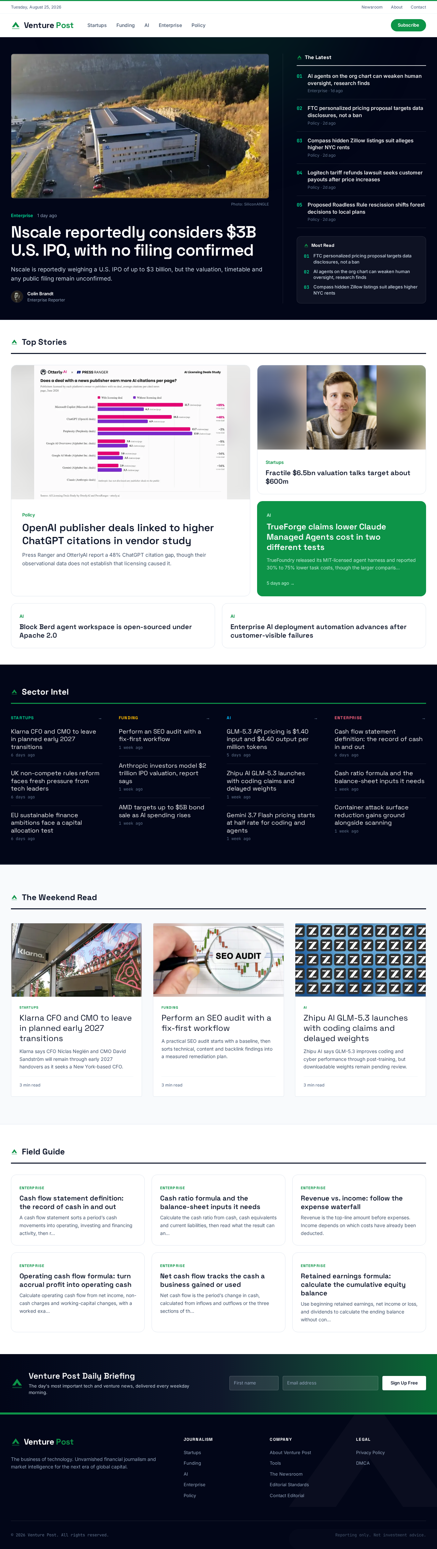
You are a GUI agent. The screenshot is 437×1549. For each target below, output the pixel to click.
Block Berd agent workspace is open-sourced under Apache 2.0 (105, 631)
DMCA (363, 1463)
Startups (97, 25)
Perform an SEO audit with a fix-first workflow (160, 735)
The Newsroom (286, 1474)
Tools (275, 1463)
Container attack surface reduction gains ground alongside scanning (372, 814)
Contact (418, 7)
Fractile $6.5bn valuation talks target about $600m (338, 477)
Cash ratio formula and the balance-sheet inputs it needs (379, 777)
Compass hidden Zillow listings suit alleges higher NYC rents (360, 144)
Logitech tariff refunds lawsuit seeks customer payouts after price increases (365, 176)
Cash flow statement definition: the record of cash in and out (379, 739)
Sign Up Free (404, 1382)
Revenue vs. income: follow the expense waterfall (352, 1202)
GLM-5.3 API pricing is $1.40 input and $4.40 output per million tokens (268, 739)
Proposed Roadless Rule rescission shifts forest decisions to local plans (366, 208)
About (397, 7)
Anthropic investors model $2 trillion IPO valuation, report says (162, 773)
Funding (125, 25)
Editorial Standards (289, 1484)
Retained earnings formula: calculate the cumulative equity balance (353, 1284)
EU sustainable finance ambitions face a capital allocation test (46, 822)
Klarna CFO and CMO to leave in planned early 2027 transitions (53, 739)
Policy (199, 25)
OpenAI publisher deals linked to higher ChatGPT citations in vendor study (118, 534)
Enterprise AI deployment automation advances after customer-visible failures (318, 631)
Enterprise (170, 25)
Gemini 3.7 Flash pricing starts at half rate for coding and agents (271, 822)
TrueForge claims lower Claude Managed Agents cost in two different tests (326, 536)
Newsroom (372, 7)
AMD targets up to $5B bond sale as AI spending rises (162, 811)
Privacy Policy (370, 1452)
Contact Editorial (287, 1495)
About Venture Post (290, 1452)
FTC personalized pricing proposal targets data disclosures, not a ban (365, 111)
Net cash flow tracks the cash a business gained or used (212, 1280)
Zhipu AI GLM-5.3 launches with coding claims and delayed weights (266, 780)
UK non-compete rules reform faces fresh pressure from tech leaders (55, 780)
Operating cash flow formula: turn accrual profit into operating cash (75, 1280)
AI (146, 25)
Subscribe (408, 25)
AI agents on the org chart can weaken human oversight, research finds (365, 79)
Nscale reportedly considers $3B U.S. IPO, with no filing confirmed (133, 241)
